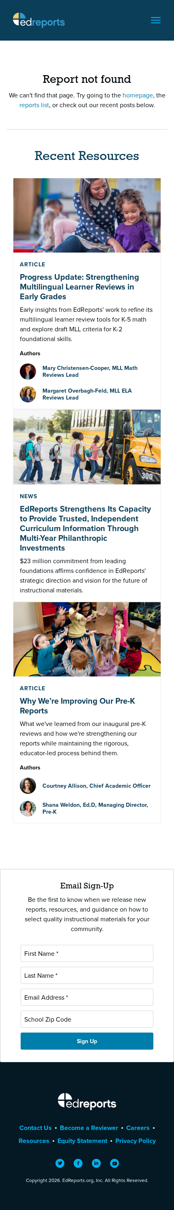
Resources (34, 1140)
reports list (34, 104)
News (28, 496)
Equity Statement (82, 1140)
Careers (138, 1127)
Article (32, 264)
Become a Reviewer (89, 1127)
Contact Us (35, 1127)
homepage (138, 95)
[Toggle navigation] (156, 20)
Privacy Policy (135, 1140)
